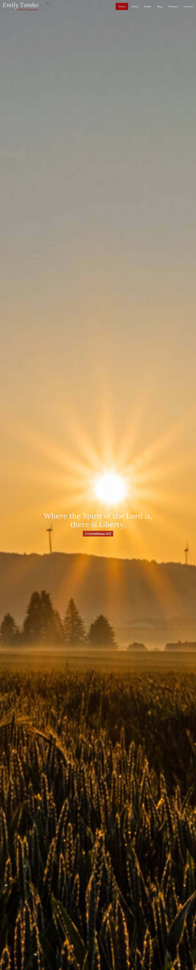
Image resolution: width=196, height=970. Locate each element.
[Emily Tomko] (20, 6)
